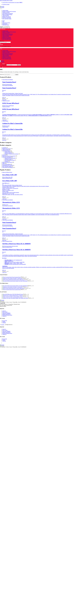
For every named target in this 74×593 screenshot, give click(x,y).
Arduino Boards (5, 10)
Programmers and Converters (7, 165)
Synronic (2, 324)
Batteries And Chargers (6, 16)
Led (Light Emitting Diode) (10, 160)
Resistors (6, 161)
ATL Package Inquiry (6, 22)
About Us (4, 310)
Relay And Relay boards (6, 18)
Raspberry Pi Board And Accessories (9, 11)
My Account (4, 320)
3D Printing (4, 147)
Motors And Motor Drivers (7, 14)
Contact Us (4, 316)
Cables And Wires (5, 15)
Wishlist (3, 321)
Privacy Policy (5, 311)
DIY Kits (4, 154)
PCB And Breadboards (6, 164)
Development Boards (6, 150)
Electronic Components (6, 17)
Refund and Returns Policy (7, 315)
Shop (3, 21)
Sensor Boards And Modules (7, 13)
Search (3, 63)
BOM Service (4, 23)
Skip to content (9, 0)
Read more (4, 99)
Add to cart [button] (4, 119)
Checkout (4, 322)
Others (3, 163)
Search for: (2, 41)
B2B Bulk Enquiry (5, 24)
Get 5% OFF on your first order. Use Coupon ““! (12, 2)
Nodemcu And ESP (6, 12)
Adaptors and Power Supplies (10, 158)
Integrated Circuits (8, 159)
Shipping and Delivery (6, 332)
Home (3, 20)
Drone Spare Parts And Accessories (8, 155)
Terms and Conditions (6, 312)
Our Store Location (5, 4)
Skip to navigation (3, 0)
